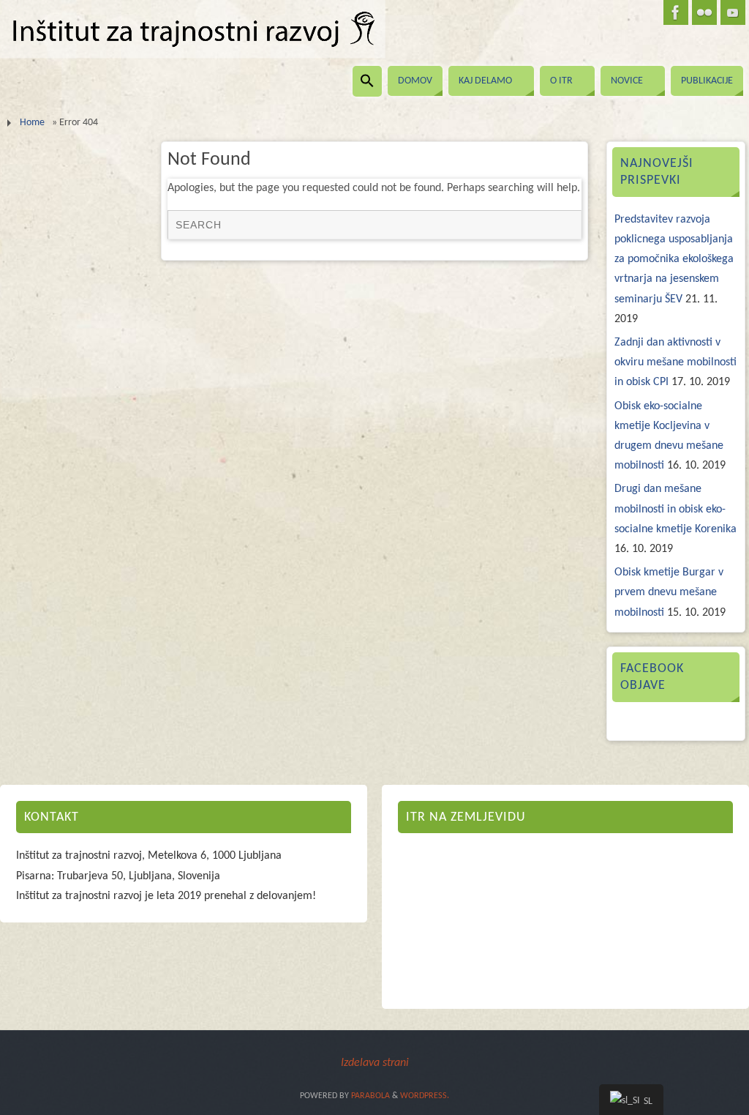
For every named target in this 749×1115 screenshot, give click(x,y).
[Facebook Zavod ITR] (675, 12)
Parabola (370, 1096)
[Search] (563, 227)
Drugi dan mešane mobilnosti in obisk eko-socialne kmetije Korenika (675, 508)
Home (32, 122)
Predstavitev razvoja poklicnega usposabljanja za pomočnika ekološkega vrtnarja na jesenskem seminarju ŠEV (674, 259)
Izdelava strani (375, 1063)
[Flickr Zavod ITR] (704, 12)
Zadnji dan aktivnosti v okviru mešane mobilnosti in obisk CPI (675, 362)
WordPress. (424, 1096)
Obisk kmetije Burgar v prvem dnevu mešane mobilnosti (668, 592)
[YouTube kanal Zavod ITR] (732, 12)
